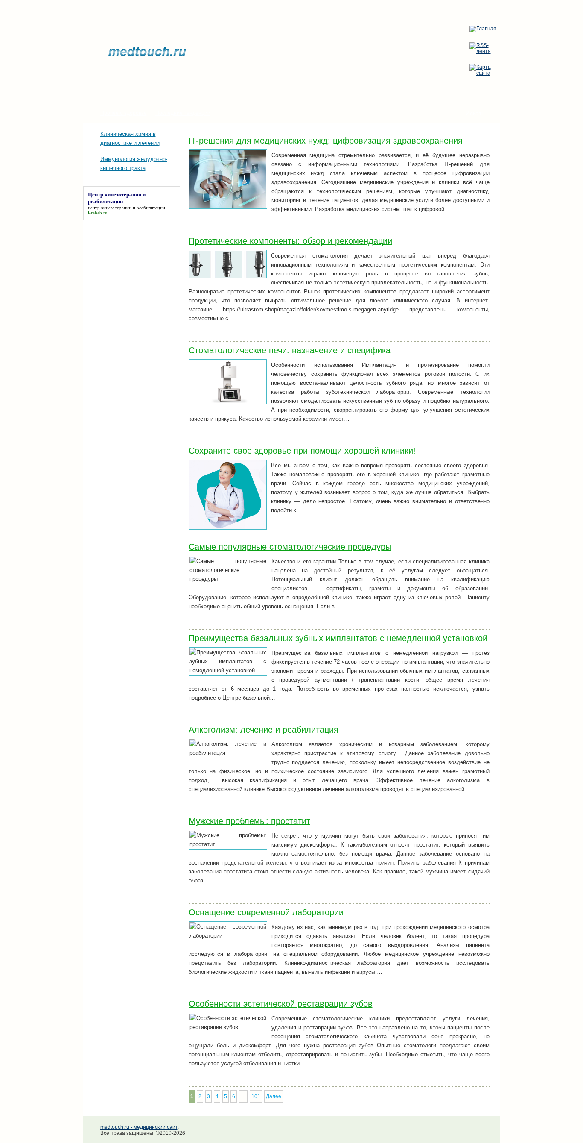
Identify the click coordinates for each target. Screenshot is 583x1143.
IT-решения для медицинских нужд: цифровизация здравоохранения (326, 140)
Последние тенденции (182, 113)
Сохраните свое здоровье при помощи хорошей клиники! (302, 450)
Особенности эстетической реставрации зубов (281, 1003)
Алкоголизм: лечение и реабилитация (263, 729)
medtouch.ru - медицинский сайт (139, 1127)
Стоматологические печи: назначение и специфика (290, 350)
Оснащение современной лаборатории (266, 912)
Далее (273, 1096)
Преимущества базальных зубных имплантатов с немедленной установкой (338, 638)
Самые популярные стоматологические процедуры (290, 546)
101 (255, 1096)
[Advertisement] (126, 262)
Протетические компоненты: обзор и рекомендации (290, 241)
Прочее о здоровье (123, 113)
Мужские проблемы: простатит (249, 821)
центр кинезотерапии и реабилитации (126, 207)
